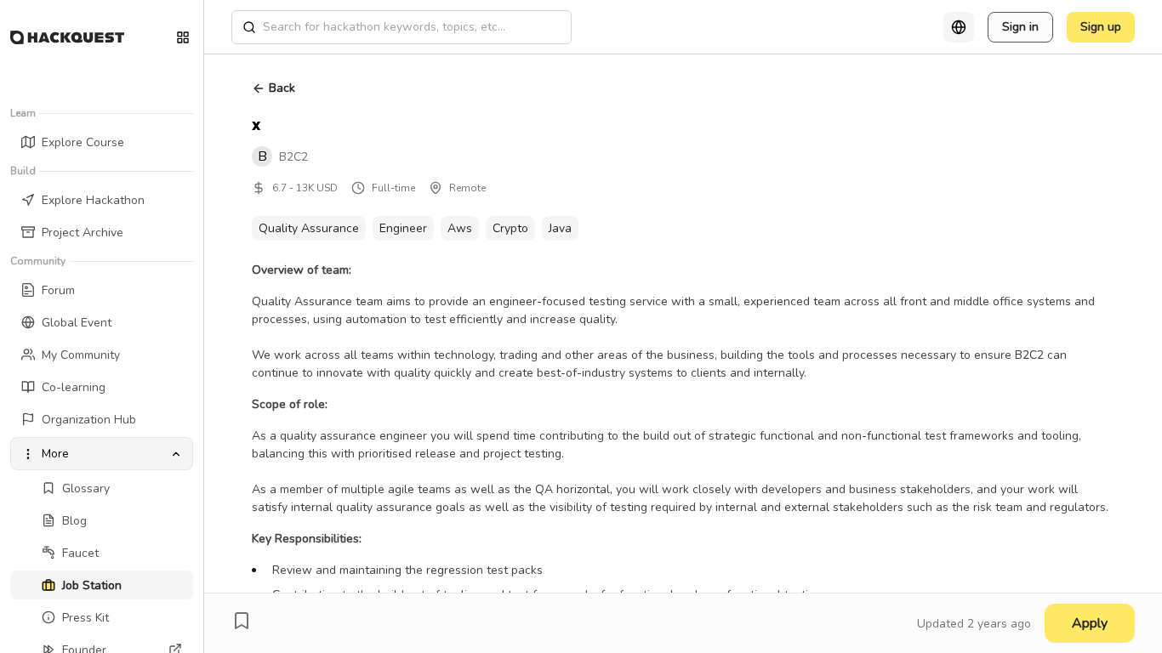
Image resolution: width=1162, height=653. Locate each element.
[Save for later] (241, 620)
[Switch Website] (183, 37)
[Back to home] (67, 37)
